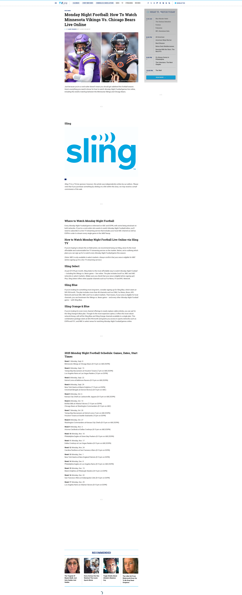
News (117, 3)
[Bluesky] (163, 3)
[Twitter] (151, 3)
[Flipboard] (157, 3)
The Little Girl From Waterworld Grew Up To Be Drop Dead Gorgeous (130, 579)
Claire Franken (72, 29)
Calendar (76, 3)
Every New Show (88, 3)
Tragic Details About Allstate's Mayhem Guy (110, 578)
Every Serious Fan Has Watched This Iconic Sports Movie (91, 578)
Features (68, 11)
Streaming (129, 3)
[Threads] (154, 3)
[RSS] (169, 3)
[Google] (166, 3)
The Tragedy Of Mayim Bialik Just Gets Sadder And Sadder (71, 579)
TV (122, 3)
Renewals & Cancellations (104, 3)
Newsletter (181, 3)
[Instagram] (160, 3)
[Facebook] (148, 3)
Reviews (137, 3)
